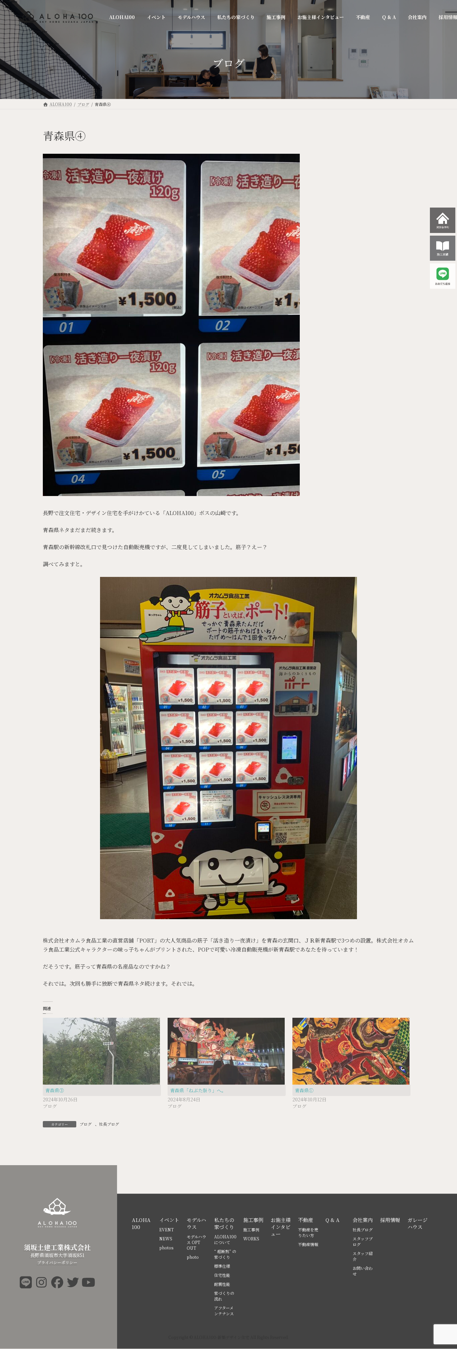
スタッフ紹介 (363, 1256)
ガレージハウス (417, 1223)
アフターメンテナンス (224, 1310)
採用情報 (390, 1219)
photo (193, 1257)
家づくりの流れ (224, 1296)
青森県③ (54, 1090)
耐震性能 (222, 1284)
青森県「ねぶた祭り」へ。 (198, 1090)
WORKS (251, 1238)
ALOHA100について (225, 1239)
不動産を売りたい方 (308, 1232)
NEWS (165, 1238)
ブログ (86, 1124)
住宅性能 (222, 1275)
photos (166, 1247)
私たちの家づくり (224, 1223)
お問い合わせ (363, 1270)
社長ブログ (109, 1124)
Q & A (333, 1219)
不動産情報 (308, 1244)
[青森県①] (351, 1051)
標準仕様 (222, 1266)
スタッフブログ (363, 1241)
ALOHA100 (141, 1223)
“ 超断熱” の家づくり (225, 1254)
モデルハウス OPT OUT (196, 1242)
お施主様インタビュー (281, 1226)
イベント (169, 1219)
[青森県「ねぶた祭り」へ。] (227, 1051)
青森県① (304, 1090)
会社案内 (363, 1219)
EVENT (166, 1229)
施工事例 (253, 1219)
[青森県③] (102, 1051)
